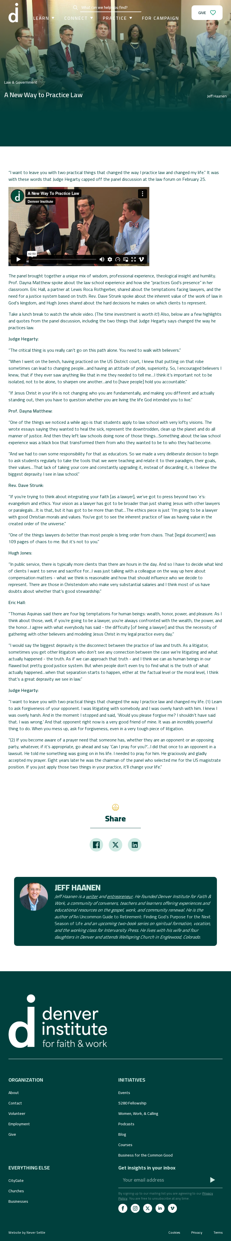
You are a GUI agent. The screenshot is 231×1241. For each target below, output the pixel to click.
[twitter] (147, 1208)
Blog (122, 1134)
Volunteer (16, 1113)
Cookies (174, 1232)
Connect (76, 18)
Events (124, 1093)
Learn (41, 18)
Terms (218, 1232)
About (13, 1093)
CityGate (16, 1180)
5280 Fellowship (132, 1103)
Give (12, 1134)
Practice (115, 18)
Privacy (196, 1232)
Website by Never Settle (26, 1232)
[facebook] (122, 1208)
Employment (19, 1124)
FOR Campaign (160, 18)
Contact (15, 1103)
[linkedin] (160, 1208)
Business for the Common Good (145, 1155)
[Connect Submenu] (90, 18)
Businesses (18, 1201)
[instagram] (135, 1208)
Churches (16, 1191)
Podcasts (126, 1124)
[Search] (75, 7)
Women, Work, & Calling (138, 1113)
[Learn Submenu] (51, 18)
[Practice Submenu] (129, 18)
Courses (125, 1145)
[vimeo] (172, 1208)
